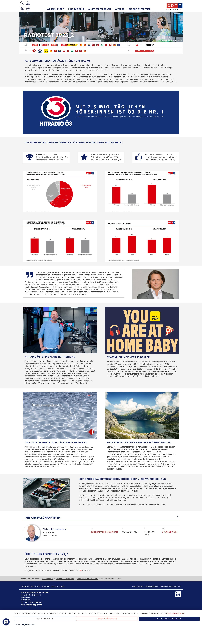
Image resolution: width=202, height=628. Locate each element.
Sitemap (25, 586)
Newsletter (58, 586)
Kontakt (46, 586)
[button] (55, 9)
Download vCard (169, 532)
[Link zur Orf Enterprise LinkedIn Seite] (178, 594)
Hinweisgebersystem (170, 586)
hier (80, 570)
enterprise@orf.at (34, 605)
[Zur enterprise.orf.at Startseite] (174, 6)
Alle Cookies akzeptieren (169, 618)
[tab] (101, 517)
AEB (38, 586)
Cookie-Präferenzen (107, 618)
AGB (33, 586)
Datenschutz (151, 586)
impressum (137, 586)
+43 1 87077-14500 (33, 602)
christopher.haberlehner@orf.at (104, 532)
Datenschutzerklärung (175, 613)
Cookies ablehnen (44, 618)
